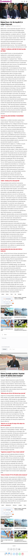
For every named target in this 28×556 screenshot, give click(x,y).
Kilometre (15, 505)
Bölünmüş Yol (8, 505)
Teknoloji (19, 294)
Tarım (11, 294)
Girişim (2, 294)
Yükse (25, 505)
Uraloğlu (20, 505)
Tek (15, 294)
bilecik (2, 505)
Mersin (7, 294)
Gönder (4, 349)
